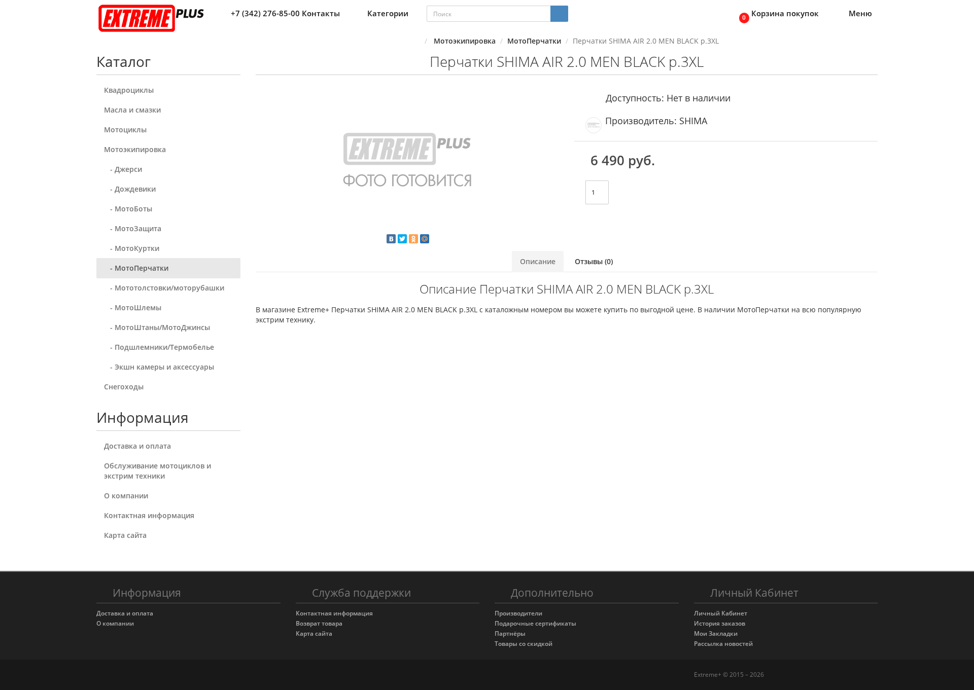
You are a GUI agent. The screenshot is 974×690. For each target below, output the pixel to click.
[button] (776, 14)
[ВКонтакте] (391, 238)
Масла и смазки (132, 110)
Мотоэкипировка (135, 149)
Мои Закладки (716, 633)
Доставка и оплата (137, 446)
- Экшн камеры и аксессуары (159, 367)
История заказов (719, 623)
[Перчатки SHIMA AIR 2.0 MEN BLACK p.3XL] (407, 162)
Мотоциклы (125, 129)
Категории (387, 13)
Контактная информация (149, 515)
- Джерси (123, 169)
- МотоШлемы (132, 307)
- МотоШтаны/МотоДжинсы (157, 327)
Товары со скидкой (523, 643)
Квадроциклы (129, 90)
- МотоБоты (128, 208)
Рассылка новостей (723, 643)
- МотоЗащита (132, 228)
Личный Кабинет (720, 613)
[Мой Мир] (424, 238)
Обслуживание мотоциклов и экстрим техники (157, 471)
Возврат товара (319, 623)
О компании (126, 495)
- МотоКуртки (131, 248)
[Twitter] (402, 238)
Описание (537, 261)
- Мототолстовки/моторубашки (164, 288)
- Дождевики (130, 189)
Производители (518, 613)
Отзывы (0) (594, 261)
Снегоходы (124, 386)
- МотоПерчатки (136, 268)
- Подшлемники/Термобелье (159, 347)
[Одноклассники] (413, 238)
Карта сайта (125, 535)
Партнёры (510, 633)
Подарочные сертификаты (535, 623)
